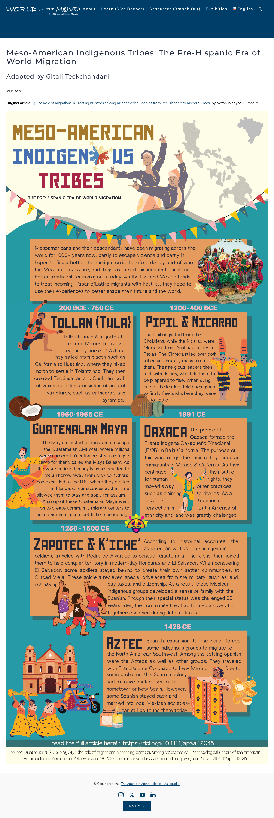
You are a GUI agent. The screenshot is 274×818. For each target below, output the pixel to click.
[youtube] (142, 795)
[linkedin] (153, 795)
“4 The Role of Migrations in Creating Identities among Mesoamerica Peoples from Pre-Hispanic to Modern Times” (121, 103)
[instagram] (121, 795)
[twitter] (131, 795)
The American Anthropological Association (150, 783)
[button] (260, 9)
